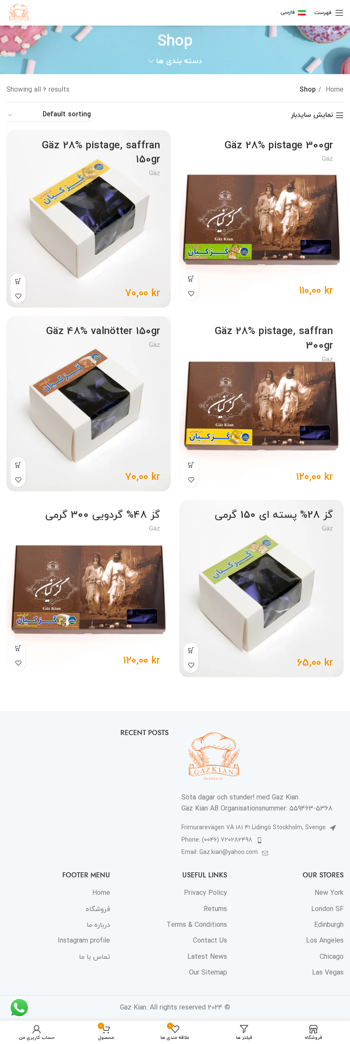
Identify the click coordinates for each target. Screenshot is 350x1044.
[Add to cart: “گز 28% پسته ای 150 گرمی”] (191, 650)
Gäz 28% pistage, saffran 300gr (274, 338)
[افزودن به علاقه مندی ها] (191, 293)
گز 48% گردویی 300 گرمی (102, 515)
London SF (327, 909)
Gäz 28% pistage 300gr (279, 145)
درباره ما (98, 925)
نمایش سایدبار (312, 115)
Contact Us (210, 941)
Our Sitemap (208, 973)
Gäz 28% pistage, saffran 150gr (101, 152)
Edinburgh (329, 925)
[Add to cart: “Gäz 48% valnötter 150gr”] (18, 464)
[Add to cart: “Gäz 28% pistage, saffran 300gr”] (191, 464)
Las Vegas (328, 973)
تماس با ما (94, 957)
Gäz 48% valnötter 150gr (103, 331)
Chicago (332, 957)
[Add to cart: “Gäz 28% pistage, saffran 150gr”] (18, 281)
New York (329, 893)
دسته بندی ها (178, 61)
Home (334, 90)
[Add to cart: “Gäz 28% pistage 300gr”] (191, 278)
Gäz (327, 159)
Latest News (207, 957)
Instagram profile (84, 941)
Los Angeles (325, 941)
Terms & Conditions (196, 925)
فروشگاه (98, 909)
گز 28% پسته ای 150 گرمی (274, 515)
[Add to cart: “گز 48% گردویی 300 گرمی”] (18, 648)
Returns (215, 909)
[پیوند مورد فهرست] (262, 840)
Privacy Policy (205, 893)
